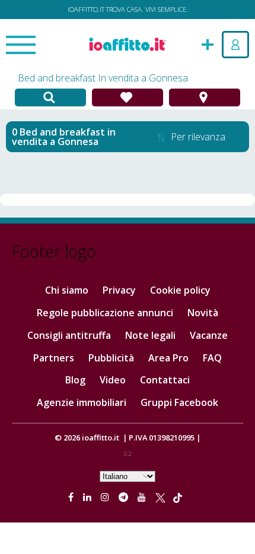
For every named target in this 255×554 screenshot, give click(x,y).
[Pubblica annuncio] (207, 43)
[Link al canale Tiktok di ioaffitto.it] (178, 496)
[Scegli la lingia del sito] (127, 475)
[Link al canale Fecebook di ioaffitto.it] (72, 496)
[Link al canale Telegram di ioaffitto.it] (124, 496)
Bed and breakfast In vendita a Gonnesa (103, 77)
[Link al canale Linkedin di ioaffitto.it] (88, 496)
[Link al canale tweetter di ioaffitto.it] (160, 496)
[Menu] (21, 46)
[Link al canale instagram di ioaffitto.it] (106, 496)
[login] (235, 44)
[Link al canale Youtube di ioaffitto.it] (143, 496)
